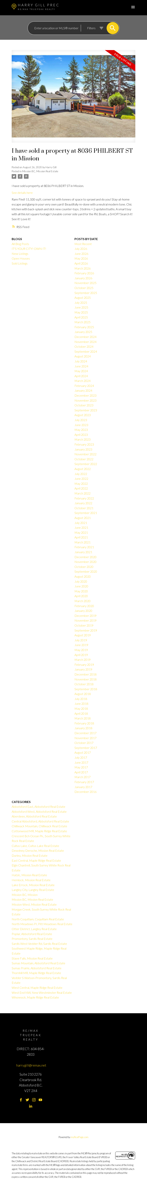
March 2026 (82, 268)
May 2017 (81, 767)
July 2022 (80, 474)
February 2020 (84, 606)
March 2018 (82, 718)
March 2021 (82, 542)
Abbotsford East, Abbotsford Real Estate (38, 806)
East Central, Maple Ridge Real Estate (36, 860)
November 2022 (85, 454)
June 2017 (81, 762)
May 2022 (81, 483)
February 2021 (84, 547)
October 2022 (83, 459)
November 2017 (85, 738)
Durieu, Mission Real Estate (29, 855)
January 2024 (83, 390)
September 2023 (85, 410)
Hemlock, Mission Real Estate (31, 880)
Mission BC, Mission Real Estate (40, 171)
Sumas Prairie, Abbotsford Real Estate (36, 968)
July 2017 (80, 757)
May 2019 (81, 650)
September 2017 (85, 747)
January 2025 (83, 332)
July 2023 (80, 420)
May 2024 (81, 371)
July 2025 (80, 302)
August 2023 (82, 415)
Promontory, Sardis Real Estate (32, 938)
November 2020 (85, 561)
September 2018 (85, 689)
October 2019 (83, 625)
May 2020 (81, 591)
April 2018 (81, 713)
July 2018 (80, 699)
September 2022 (85, 464)
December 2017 (85, 733)
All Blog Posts (20, 244)
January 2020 (83, 610)
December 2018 (85, 674)
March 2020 (82, 601)
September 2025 (85, 293)
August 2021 (82, 518)
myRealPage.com (79, 1137)
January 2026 (83, 278)
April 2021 (81, 537)
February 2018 (84, 723)
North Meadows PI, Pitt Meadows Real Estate (42, 924)
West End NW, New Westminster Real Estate (42, 992)
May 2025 (81, 312)
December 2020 (85, 557)
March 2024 (82, 380)
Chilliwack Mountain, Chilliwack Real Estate (39, 826)
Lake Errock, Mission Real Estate (33, 885)
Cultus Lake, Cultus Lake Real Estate (35, 846)
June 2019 (81, 645)
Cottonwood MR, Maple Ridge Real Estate (39, 831)
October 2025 (83, 288)
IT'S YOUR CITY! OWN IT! (29, 248)
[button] (21, 1100)
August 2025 (82, 297)
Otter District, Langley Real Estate (34, 929)
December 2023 (85, 395)
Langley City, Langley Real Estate (33, 889)
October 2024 (83, 346)
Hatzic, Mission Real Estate (29, 875)
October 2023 (83, 405)
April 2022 (81, 488)
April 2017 (81, 772)
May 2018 (81, 708)
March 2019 (82, 659)
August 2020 (82, 576)
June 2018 (81, 703)
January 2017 (83, 787)
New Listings (20, 253)
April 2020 (81, 596)
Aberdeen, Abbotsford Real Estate (34, 816)
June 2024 (81, 366)
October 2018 (83, 684)
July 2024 (80, 361)
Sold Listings (20, 263)
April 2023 (81, 434)
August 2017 (82, 752)
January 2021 (83, 552)
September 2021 (85, 513)
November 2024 (85, 341)
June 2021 (81, 527)
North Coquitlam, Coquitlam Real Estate (38, 919)
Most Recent (83, 244)
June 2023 (81, 425)
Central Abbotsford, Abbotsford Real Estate (40, 821)
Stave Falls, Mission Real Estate (32, 958)
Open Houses (21, 258)
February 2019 (84, 664)
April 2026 (81, 263)
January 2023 (83, 449)
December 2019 (85, 615)
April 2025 (81, 317)
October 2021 (83, 508)
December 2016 (85, 791)
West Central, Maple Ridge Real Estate (37, 987)
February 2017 (84, 782)
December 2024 (85, 337)
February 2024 (84, 385)
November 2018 (85, 679)
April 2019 (81, 655)
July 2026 (80, 248)
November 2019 (85, 620)
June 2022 (81, 478)
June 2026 (81, 253)
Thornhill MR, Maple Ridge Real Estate (36, 973)
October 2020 (83, 566)
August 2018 (82, 694)
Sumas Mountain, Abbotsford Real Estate (38, 963)
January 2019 (83, 669)
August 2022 (82, 469)
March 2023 (82, 439)
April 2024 (81, 376)
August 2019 (82, 635)
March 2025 (82, 322)
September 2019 (85, 630)
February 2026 (84, 273)
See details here (22, 192)
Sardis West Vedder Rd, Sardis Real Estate (39, 943)
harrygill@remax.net (31, 1065)
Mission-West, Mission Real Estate (34, 904)
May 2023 (81, 429)
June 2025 (81, 307)
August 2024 (82, 356)
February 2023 (84, 444)
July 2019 (80, 640)
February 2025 (84, 327)
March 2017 (82, 777)
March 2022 (82, 493)
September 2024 (85, 351)
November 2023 (85, 400)
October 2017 (83, 742)
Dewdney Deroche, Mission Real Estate (38, 850)
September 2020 (85, 571)
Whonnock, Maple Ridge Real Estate (35, 997)
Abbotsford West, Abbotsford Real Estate (39, 811)
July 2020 (80, 581)
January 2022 (83, 503)
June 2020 (81, 586)
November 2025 (85, 283)
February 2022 (84, 498)
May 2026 (81, 258)
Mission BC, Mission (25, 894)
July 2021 (80, 522)
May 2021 (81, 532)
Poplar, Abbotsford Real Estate (32, 934)
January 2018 (83, 728)
